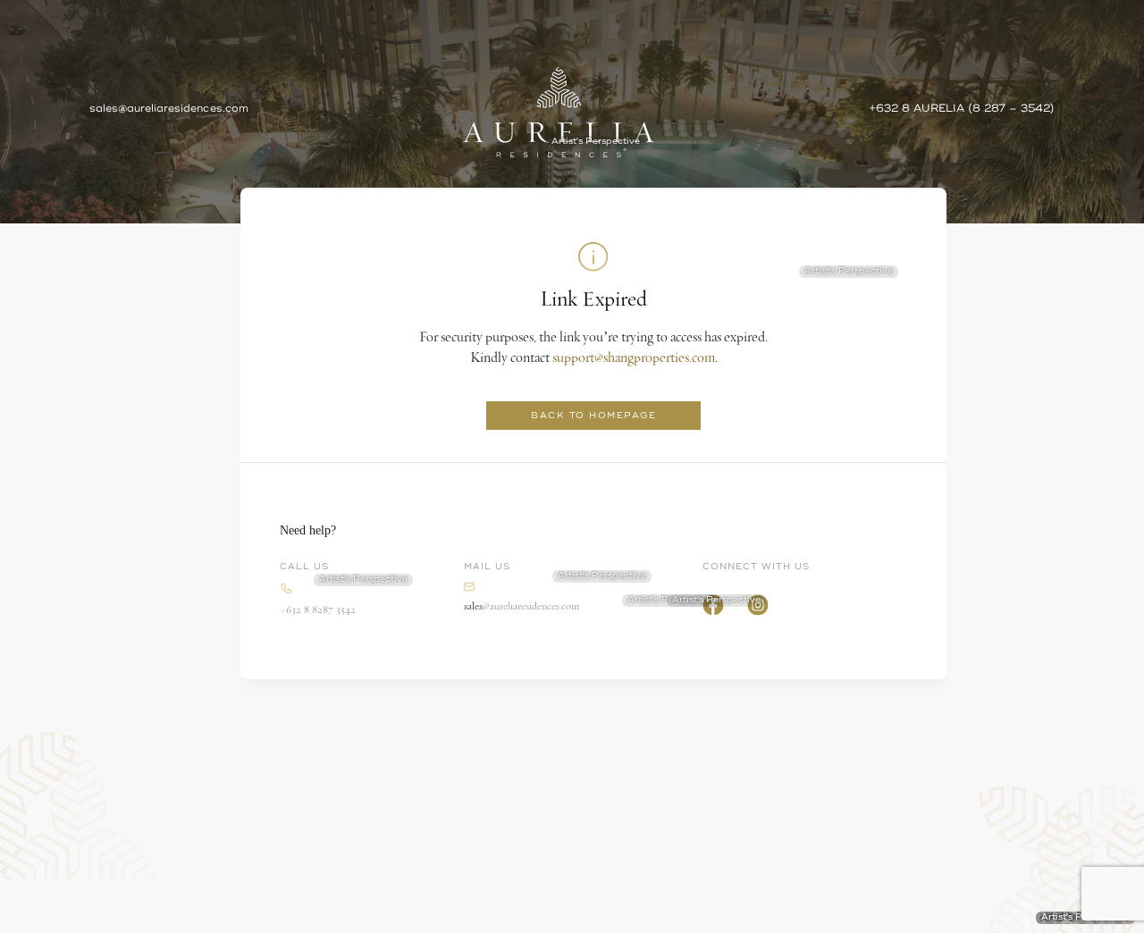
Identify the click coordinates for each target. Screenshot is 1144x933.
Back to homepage (593, 415)
